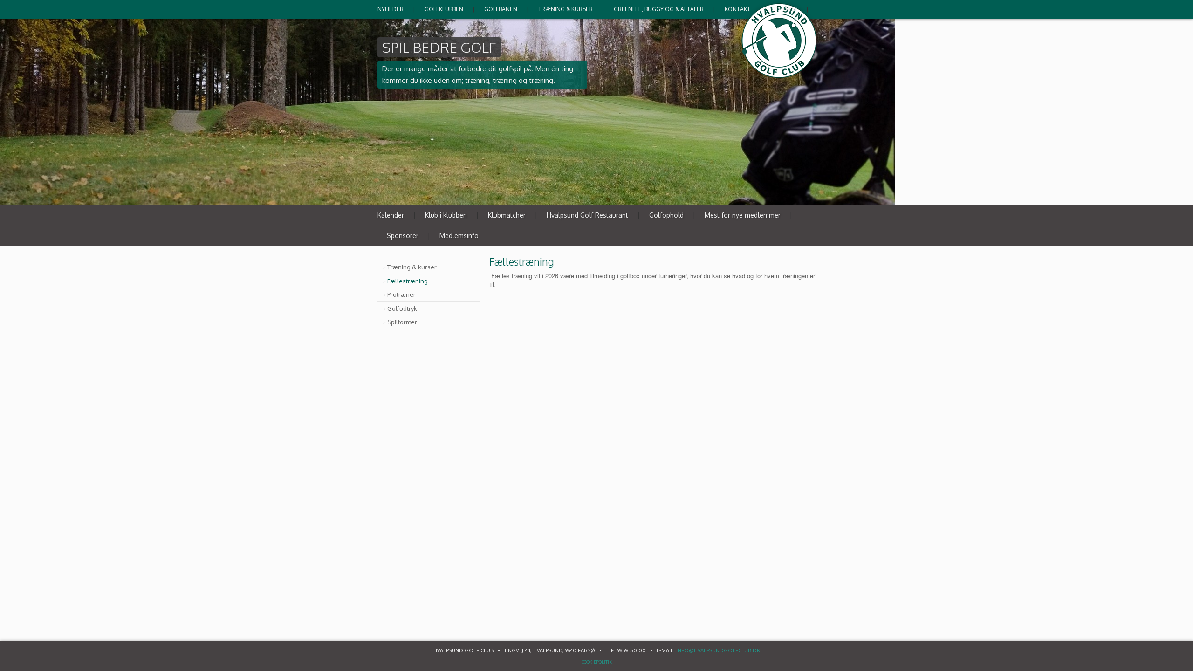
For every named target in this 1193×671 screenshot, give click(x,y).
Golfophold (666, 215)
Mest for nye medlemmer (743, 215)
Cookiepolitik (597, 661)
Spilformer (402, 322)
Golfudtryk (402, 308)
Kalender (390, 215)
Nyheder (390, 9)
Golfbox (784, 9)
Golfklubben (444, 9)
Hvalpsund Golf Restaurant (587, 215)
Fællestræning (407, 281)
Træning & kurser (565, 9)
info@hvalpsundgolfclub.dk (718, 650)
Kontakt (737, 9)
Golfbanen (500, 9)
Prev (788, 193)
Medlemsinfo (459, 236)
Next (808, 193)
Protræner (401, 294)
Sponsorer (402, 236)
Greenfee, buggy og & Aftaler (659, 9)
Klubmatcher (507, 215)
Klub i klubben (446, 215)
